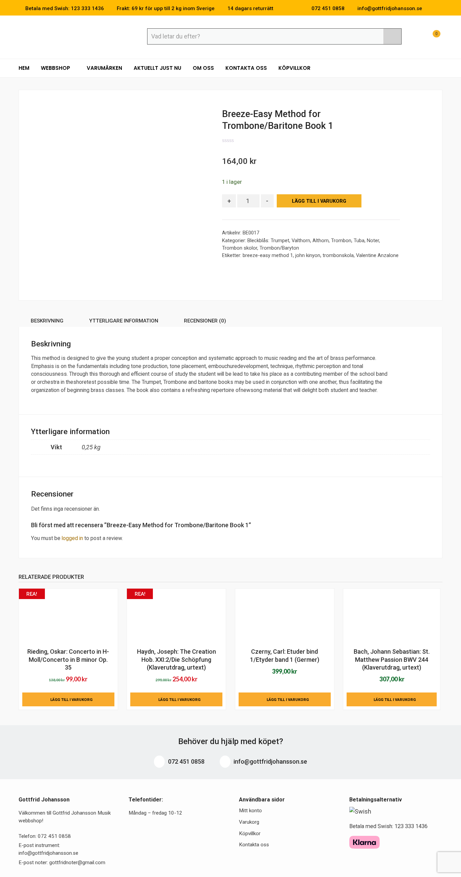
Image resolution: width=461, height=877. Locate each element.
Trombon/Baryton (279, 248)
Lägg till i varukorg (319, 201)
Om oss (203, 68)
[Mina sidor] (414, 37)
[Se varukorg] (430, 37)
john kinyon (307, 255)
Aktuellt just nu (157, 68)
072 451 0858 (186, 761)
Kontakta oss (246, 68)
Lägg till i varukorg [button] (71, 699)
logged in (72, 538)
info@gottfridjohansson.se (269, 761)
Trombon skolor (239, 248)
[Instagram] (440, 8)
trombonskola (338, 255)
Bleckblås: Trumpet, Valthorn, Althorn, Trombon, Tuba (305, 240)
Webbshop (56, 68)
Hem (24, 68)
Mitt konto (250, 811)
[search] (392, 36)
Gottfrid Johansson (68, 36)
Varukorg (249, 822)
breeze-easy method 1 (268, 255)
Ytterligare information (123, 321)
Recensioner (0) (205, 321)
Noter (373, 240)
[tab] (47, 322)
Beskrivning (47, 321)
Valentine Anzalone (377, 255)
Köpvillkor (294, 68)
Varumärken (104, 68)
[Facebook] (430, 8)
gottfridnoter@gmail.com (77, 862)
